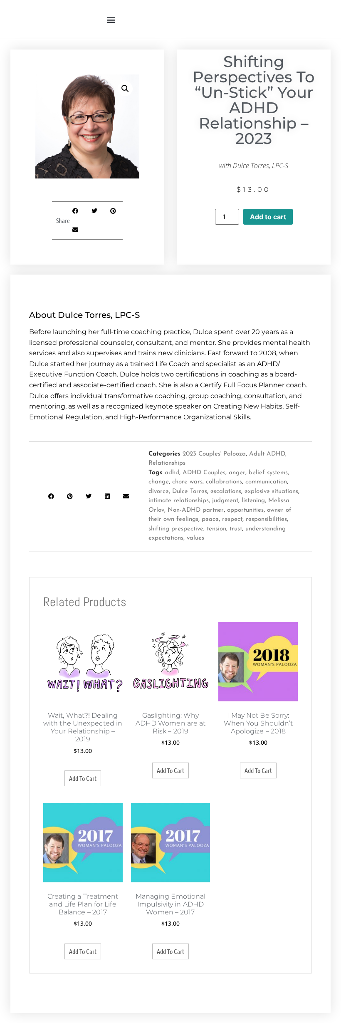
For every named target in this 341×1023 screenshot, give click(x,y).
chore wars (187, 482)
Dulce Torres (189, 491)
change (158, 482)
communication (266, 482)
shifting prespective (175, 529)
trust (236, 529)
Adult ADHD (267, 454)
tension (216, 529)
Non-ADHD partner (196, 510)
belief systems (268, 473)
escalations (225, 491)
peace (210, 519)
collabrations (224, 482)
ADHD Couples (204, 473)
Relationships (166, 463)
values (195, 538)
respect (232, 519)
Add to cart (268, 217)
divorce (158, 491)
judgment (225, 501)
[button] (111, 19)
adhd (172, 473)
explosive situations (271, 491)
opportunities (245, 510)
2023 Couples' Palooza (214, 454)
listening (253, 501)
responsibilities (266, 519)
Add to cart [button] (82, 778)
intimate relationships (178, 501)
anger (237, 473)
